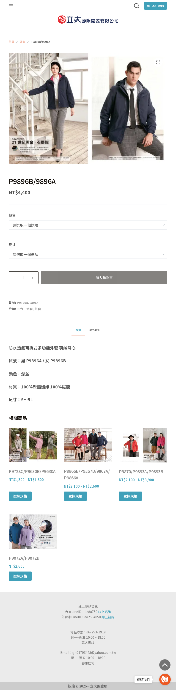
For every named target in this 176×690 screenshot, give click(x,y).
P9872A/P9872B (24, 558)
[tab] (78, 330)
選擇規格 (20, 496)
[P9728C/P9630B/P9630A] (33, 445)
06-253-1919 (155, 5)
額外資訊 (94, 330)
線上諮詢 (104, 611)
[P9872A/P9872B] (33, 531)
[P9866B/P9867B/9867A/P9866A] (88, 445)
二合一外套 (25, 309)
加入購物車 (104, 277)
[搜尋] (136, 5)
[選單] (11, 6)
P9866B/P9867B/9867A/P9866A (87, 474)
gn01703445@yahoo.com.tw (94, 652)
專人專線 (88, 642)
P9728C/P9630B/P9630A (32, 471)
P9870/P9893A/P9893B (141, 471)
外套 (38, 309)
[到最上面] (164, 665)
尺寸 (12, 244)
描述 (78, 330)
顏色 (12, 215)
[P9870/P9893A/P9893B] (143, 445)
